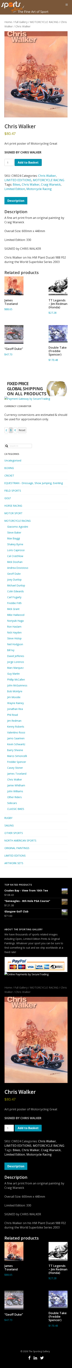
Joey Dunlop (14, 579)
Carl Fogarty (14, 597)
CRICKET (9, 475)
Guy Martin (13, 673)
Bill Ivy (10, 650)
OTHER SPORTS (13, 833)
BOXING (9, 468)
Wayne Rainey (15, 703)
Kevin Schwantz (16, 744)
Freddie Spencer (16, 762)
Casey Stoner (15, 767)
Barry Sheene (15, 750)
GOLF (7, 498)
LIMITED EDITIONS (17, 180)
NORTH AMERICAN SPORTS (20, 840)
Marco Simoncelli (17, 756)
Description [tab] (15, 201)
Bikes (16, 184)
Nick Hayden (14, 632)
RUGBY (8, 818)
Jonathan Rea (15, 709)
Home (8, 22)
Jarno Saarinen (16, 738)
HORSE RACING (13, 505)
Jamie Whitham (16, 785)
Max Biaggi (13, 538)
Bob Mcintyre (14, 691)
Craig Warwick (51, 184)
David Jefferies (15, 656)
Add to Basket (28, 162)
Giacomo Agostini (17, 526)
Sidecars (12, 803)
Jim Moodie (13, 697)
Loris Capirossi (16, 550)
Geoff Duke (14, 573)
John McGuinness (17, 685)
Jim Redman (14, 720)
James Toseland (16, 773)
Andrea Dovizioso (17, 568)
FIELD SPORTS (12, 490)
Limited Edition (14, 189)
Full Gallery (21, 22)
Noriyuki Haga (15, 620)
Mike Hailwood (15, 615)
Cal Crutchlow (15, 556)
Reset (22, 430)
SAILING (9, 825)
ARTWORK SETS (13, 863)
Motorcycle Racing (39, 189)
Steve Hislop (14, 638)
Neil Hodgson (15, 644)
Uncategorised (12, 460)
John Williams (15, 791)
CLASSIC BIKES (15, 809)
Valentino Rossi (16, 732)
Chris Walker (47, 176)
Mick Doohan (15, 562)
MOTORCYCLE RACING (44, 22)
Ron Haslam (14, 626)
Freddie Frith (14, 603)
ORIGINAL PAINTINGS (16, 848)
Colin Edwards (15, 591)
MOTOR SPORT (13, 513)
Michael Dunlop (16, 585)
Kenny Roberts (15, 726)
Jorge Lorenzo (15, 662)
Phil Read (12, 715)
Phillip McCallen (16, 679)
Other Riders (14, 797)
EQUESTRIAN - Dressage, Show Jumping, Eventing (33, 483)
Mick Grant (13, 609)
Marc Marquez (15, 667)
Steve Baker (14, 532)
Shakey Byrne (15, 544)
